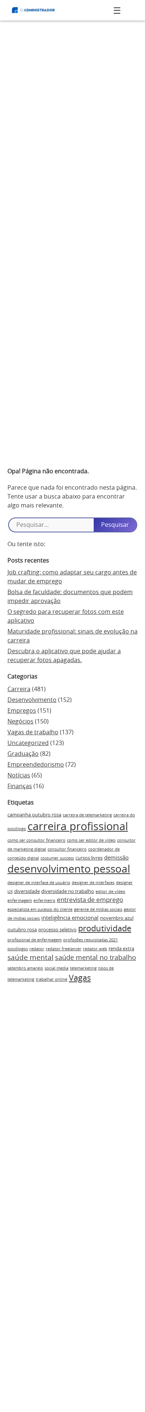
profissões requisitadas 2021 (90, 940)
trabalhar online (51, 979)
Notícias (18, 775)
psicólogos (17, 949)
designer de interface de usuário (38, 883)
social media (56, 968)
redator (36, 949)
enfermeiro (44, 901)
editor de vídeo (110, 892)
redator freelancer (63, 949)
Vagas (80, 978)
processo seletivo (57, 929)
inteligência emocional (70, 918)
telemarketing (83, 968)
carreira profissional (78, 827)
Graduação (23, 754)
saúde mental (30, 957)
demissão (116, 858)
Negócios (20, 722)
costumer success (57, 858)
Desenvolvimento (32, 700)
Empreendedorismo (35, 765)
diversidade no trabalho (67, 891)
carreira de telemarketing (87, 815)
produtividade (104, 929)
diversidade (27, 891)
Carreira (18, 689)
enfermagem (19, 901)
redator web (95, 949)
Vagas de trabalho (32, 732)
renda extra (121, 948)
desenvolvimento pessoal (68, 869)
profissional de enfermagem (34, 940)
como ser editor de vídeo (91, 840)
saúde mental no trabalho (95, 958)
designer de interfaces (93, 883)
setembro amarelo (25, 968)
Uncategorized (28, 743)
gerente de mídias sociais (98, 910)
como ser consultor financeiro (36, 840)
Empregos (21, 711)
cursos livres (89, 858)
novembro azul (116, 918)
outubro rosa (22, 929)
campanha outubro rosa (34, 815)
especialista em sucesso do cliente (39, 910)
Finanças (19, 786)
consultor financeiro (67, 849)
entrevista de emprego (90, 900)
